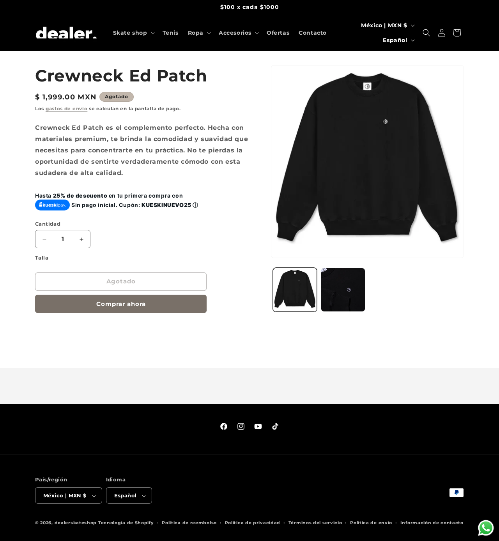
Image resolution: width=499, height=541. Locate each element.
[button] (133, 33)
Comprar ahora (121, 304)
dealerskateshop (76, 523)
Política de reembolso (189, 522)
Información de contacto (432, 522)
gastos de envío (67, 108)
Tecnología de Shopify (126, 523)
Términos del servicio (315, 522)
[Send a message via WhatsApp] (486, 528)
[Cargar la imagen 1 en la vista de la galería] (295, 290)
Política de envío (371, 522)
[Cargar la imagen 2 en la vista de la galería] (343, 290)
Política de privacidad (252, 522)
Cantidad (47, 224)
